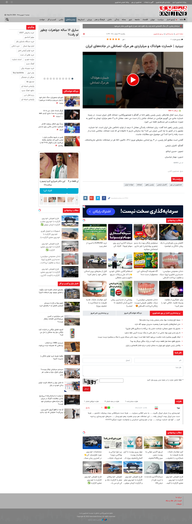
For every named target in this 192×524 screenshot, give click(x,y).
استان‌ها (81, 19)
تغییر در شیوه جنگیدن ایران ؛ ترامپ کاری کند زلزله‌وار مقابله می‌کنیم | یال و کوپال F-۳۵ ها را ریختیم (51, 141)
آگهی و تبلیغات (148, 2)
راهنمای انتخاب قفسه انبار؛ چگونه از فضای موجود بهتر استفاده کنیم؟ (51, 291)
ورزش (89, 19)
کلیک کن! (59, 190)
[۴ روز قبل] (72, 413)
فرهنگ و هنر (99, 19)
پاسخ (88, 407)
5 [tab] (59, 79)
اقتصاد (145, 19)
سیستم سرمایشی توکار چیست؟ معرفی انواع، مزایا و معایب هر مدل (52, 372)
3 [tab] (66, 79)
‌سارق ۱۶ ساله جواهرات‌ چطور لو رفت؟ (59, 32)
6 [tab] (56, 79)
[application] (133, 80)
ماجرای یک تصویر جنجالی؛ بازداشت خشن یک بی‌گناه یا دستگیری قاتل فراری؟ (153, 328)
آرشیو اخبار (171, 19)
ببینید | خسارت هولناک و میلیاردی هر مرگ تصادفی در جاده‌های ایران (134, 46)
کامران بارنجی (162, 184)
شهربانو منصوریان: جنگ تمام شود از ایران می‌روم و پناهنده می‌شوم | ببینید (51, 100)
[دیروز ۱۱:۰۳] (72, 114)
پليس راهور (149, 184)
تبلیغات (179, 504)
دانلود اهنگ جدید (28, 90)
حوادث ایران (129, 184)
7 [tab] (53, 79)
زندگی (117, 19)
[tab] (166, 313)
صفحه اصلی (179, 34)
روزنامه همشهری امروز (179, 2)
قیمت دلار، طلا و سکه (174, 500)
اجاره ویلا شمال (28, 46)
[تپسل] (84, 206)
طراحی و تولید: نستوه (95, 520)
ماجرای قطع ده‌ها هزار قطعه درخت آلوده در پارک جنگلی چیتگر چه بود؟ (155, 341)
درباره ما (179, 497)
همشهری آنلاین (171, 11)
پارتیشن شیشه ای (27, 86)
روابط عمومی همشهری (122, 2)
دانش (109, 19)
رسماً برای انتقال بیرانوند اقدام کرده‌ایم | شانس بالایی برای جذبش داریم (50, 127)
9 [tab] (47, 79)
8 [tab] (50, 79)
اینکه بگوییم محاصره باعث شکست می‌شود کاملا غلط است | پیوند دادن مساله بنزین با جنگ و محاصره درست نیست (139, 337)
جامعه (137, 19)
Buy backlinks (18, 72)
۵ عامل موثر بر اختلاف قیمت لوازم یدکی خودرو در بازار (51, 384)
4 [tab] (63, 79)
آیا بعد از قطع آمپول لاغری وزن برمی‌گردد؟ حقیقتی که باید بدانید (51, 411)
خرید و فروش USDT (26, 32)
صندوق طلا (30, 81)
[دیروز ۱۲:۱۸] (72, 294)
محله (124, 19)
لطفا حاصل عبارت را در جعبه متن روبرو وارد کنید (165, 380)
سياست (161, 19)
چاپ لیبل (30, 72)
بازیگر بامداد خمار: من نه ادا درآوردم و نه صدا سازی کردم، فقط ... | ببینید (51, 113)
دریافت (173, 110)
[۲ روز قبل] (72, 307)
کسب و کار (52, 19)
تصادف (139, 184)
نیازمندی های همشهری (163, 2)
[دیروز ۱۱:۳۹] (72, 101)
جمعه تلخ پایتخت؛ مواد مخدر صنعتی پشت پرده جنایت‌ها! (159, 320)
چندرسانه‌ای (70, 19)
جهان (153, 19)
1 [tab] (72, 79)
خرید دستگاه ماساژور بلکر (25, 41)
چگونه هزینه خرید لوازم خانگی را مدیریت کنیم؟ (51, 357)
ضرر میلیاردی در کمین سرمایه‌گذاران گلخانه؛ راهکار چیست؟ (53, 319)
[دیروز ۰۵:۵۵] (72, 141)
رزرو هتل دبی (29, 95)
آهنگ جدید (30, 63)
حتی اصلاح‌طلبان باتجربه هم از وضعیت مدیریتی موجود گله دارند (157, 324)
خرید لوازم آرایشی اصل (26, 50)
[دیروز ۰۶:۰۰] (72, 128)
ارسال (86, 389)
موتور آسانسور (29, 37)
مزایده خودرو (29, 59)
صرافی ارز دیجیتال (27, 77)
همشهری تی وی (136, 2)
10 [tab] (44, 79)
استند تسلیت (17, 59)
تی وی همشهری (159, 34)
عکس (61, 19)
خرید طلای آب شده (27, 55)
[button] (133, 80)
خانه (181, 19)
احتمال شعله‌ (174, 26)
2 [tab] (69, 79)
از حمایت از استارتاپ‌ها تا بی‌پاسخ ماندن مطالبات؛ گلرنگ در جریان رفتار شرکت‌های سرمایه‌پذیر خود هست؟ (51, 400)
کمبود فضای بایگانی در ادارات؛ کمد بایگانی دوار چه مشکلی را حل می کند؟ (51, 332)
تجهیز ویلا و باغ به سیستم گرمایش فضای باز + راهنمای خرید (51, 304)
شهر (130, 19)
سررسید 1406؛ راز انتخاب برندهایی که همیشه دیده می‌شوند (51, 344)
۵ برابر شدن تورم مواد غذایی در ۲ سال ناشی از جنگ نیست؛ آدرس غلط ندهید (152, 333)
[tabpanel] (59, 32)
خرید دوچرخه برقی (27, 68)
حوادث (42, 19)
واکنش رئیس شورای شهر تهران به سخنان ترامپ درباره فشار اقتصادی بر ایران (153, 345)
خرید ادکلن (16, 46)
